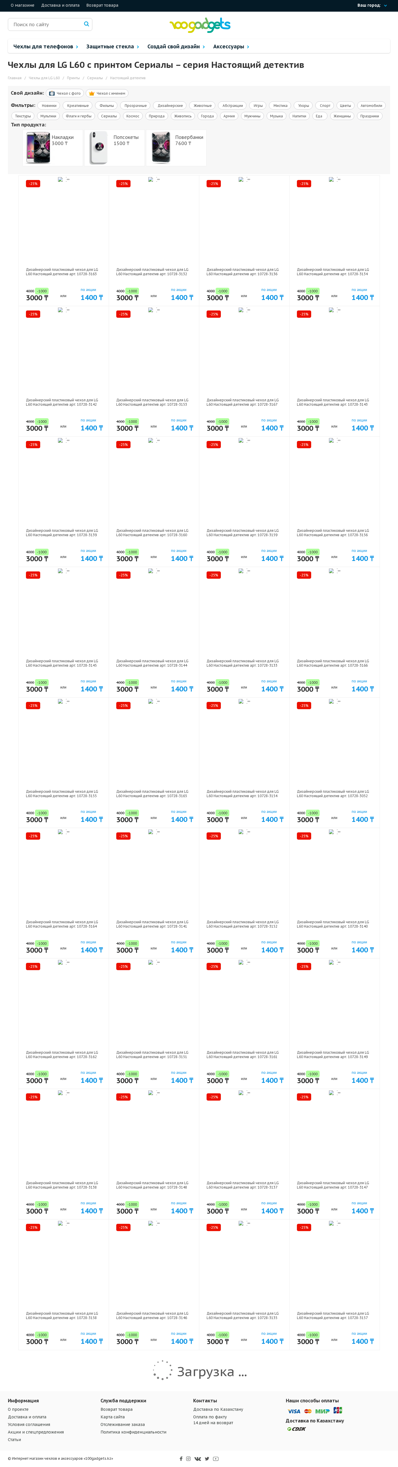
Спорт (324, 105)
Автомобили (371, 105)
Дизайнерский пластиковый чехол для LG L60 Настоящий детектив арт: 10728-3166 (333, 663)
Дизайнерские (170, 105)
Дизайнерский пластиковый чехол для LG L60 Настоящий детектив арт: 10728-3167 (243, 402)
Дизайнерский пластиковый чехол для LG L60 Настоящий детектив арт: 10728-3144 (152, 663)
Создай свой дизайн (174, 46)
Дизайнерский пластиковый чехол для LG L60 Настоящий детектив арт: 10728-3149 (333, 1054)
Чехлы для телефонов (44, 46)
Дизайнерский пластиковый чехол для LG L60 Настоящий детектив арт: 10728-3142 (62, 402)
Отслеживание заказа (123, 1424)
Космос (132, 116)
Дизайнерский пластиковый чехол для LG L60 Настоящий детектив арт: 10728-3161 (243, 1054)
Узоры (303, 105)
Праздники (369, 116)
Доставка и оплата (60, 5)
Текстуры (23, 116)
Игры (258, 105)
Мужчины (252, 116)
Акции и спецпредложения (36, 1432)
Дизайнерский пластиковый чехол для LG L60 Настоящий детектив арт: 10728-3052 (333, 793)
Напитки (299, 116)
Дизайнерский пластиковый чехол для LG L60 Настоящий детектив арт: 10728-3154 (243, 793)
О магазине (22, 5)
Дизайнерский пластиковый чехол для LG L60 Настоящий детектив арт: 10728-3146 (152, 1315)
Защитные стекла (111, 46)
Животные (202, 105)
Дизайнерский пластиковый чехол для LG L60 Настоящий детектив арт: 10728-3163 (62, 271)
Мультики (48, 116)
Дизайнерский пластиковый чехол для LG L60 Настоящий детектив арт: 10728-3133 (243, 663)
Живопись (182, 116)
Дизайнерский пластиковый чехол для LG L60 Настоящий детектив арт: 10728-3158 (62, 1315)
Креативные (77, 105)
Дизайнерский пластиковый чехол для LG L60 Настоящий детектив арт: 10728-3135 (243, 1315)
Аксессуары (229, 46)
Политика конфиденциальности (133, 1432)
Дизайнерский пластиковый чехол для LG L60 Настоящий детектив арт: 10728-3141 (152, 924)
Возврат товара (102, 5)
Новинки (49, 105)
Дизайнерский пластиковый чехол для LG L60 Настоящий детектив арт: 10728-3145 (62, 663)
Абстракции (232, 105)
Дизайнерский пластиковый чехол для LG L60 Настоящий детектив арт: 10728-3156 (333, 532)
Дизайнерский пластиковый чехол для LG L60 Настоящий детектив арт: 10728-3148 (152, 1185)
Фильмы (106, 105)
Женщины (342, 116)
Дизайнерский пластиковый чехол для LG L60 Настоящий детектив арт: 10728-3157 (333, 1315)
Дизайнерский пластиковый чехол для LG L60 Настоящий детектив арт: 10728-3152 (243, 924)
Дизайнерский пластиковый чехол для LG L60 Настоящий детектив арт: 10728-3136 (243, 271)
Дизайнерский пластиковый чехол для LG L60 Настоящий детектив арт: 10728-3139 (62, 532)
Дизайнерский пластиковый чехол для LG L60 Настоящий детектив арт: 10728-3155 (62, 793)
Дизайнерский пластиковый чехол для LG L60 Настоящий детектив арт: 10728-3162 (62, 1054)
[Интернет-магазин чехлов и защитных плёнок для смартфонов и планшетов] (200, 31)
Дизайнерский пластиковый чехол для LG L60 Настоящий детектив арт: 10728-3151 (152, 1054)
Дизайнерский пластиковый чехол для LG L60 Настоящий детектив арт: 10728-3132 (152, 271)
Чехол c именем (111, 93)
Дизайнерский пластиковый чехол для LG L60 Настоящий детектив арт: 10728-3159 (243, 532)
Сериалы (109, 116)
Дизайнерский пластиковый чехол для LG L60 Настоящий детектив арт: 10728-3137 (243, 1185)
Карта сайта (113, 1417)
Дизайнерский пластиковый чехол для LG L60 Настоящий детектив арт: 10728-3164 (62, 924)
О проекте (18, 1409)
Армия (229, 116)
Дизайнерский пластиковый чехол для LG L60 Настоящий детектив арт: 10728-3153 (152, 402)
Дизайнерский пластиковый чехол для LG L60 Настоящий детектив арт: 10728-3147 (333, 1185)
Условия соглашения (29, 1424)
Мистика (280, 105)
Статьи (14, 1439)
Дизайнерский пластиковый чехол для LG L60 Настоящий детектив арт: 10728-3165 (152, 793)
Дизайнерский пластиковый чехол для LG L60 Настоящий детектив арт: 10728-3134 (333, 271)
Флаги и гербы (78, 116)
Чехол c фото (69, 93)
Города (207, 116)
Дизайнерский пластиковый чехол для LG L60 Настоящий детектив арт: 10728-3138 (62, 1185)
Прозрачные (135, 105)
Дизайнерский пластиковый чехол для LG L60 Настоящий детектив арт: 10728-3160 (152, 532)
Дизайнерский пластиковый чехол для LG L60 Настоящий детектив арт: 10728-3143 (333, 402)
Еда (320, 116)
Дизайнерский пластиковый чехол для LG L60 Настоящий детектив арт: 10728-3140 (333, 924)
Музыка (276, 116)
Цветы (345, 105)
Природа (157, 116)
